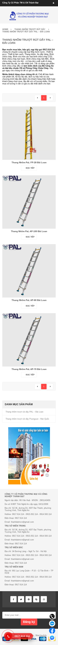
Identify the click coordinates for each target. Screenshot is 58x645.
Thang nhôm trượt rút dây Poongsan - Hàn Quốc (27, 419)
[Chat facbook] (52, 631)
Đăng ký (29, 621)
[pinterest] (29, 599)
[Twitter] (21, 599)
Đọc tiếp (30, 168)
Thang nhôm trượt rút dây (29, 29)
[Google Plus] (44, 599)
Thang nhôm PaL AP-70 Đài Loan (29, 369)
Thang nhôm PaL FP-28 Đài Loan (29, 162)
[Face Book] (13, 599)
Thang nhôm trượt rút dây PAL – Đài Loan (24, 412)
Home (5, 29)
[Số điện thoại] (52, 616)
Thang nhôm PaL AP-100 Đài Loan (29, 231)
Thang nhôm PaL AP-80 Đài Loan (29, 300)
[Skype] (36, 599)
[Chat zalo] (52, 623)
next (50, 98)
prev (37, 98)
